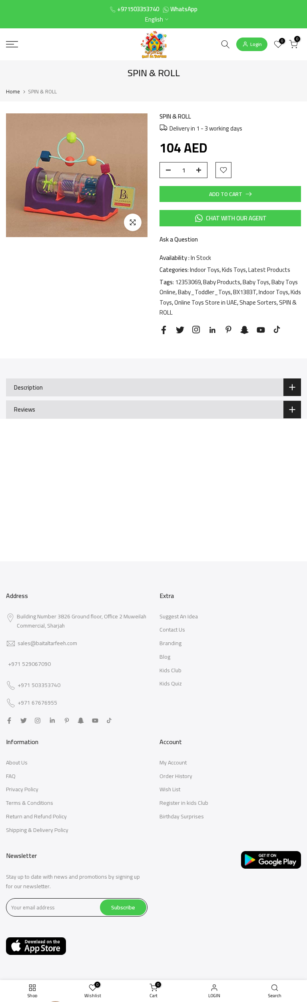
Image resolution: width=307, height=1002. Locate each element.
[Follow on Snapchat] (244, 330)
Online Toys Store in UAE (205, 302)
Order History (175, 776)
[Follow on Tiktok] (277, 329)
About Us (17, 762)
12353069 (188, 282)
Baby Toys (256, 282)
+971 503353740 (39, 685)
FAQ (11, 776)
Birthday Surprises (181, 816)
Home (13, 91)
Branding (170, 643)
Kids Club (170, 670)
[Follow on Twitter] (180, 330)
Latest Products (269, 269)
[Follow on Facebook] (163, 330)
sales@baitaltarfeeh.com (47, 643)
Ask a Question (178, 239)
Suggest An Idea (178, 616)
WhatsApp (183, 9)
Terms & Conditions (29, 803)
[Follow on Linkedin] (212, 330)
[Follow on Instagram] (196, 329)
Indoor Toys (204, 269)
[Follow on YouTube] (261, 330)
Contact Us (172, 629)
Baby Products (221, 282)
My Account (173, 762)
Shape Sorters (258, 302)
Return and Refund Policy (36, 816)
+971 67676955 (37, 703)
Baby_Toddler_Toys (204, 292)
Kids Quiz (170, 683)
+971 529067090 (29, 664)
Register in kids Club (183, 803)
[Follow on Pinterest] (228, 329)
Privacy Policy (22, 789)
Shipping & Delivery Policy (37, 830)
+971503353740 (138, 9)
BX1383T (244, 292)
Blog (164, 656)
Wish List (169, 789)
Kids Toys (234, 269)
